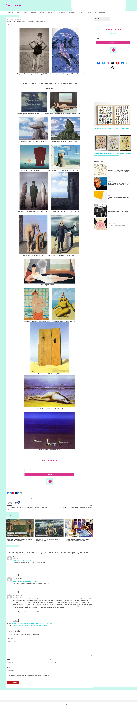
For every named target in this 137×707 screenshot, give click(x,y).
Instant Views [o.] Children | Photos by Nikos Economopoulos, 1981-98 (117, 225)
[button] (130, 12)
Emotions (50, 13)
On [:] (109, 210)
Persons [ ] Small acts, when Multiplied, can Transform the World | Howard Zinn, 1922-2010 (119, 171)
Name (8, 659)
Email (51, 659)
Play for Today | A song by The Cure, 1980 (118, 198)
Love (114, 210)
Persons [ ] (69, 535)
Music (42, 13)
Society (80, 13)
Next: (74, 506)
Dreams (12, 498)
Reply (16, 575)
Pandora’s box (100, 13)
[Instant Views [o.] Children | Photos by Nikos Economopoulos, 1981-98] (100, 224)
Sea (33, 498)
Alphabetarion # (111, 182)
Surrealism (18, 19)
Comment (10, 638)
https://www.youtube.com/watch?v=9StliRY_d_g (25, 560)
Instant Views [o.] (112, 222)
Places (89, 13)
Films (25, 13)
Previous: (28, 507)
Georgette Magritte (19, 498)
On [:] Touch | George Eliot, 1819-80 (116, 211)
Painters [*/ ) (11, 19)
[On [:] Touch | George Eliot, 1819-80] (100, 210)
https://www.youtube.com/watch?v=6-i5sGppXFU (25, 581)
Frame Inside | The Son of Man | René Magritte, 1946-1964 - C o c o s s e (29, 625)
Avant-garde (18, 533)
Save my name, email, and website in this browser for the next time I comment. (29, 675)
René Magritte (27, 498)
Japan (24, 533)
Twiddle (71, 13)
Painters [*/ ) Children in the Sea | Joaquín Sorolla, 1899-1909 (48, 539)
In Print (33, 13)
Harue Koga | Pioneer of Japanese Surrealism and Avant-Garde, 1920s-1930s (19, 539)
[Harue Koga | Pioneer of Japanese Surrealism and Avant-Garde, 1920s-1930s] (20, 528)
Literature (9, 13)
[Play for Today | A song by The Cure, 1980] (100, 197)
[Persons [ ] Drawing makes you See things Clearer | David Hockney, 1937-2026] (79, 528)
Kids (46, 535)
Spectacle (61, 13)
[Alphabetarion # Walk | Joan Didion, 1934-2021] (100, 183)
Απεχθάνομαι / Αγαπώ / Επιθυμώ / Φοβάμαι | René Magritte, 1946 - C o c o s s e (32, 623)
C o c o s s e (13, 5)
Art (18, 13)
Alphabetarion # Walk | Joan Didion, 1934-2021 (118, 184)
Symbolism (37, 498)
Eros (112, 210)
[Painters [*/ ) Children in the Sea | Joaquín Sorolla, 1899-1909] (49, 528)
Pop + (109, 196)
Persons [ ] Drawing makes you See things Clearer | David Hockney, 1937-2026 (77, 539)
